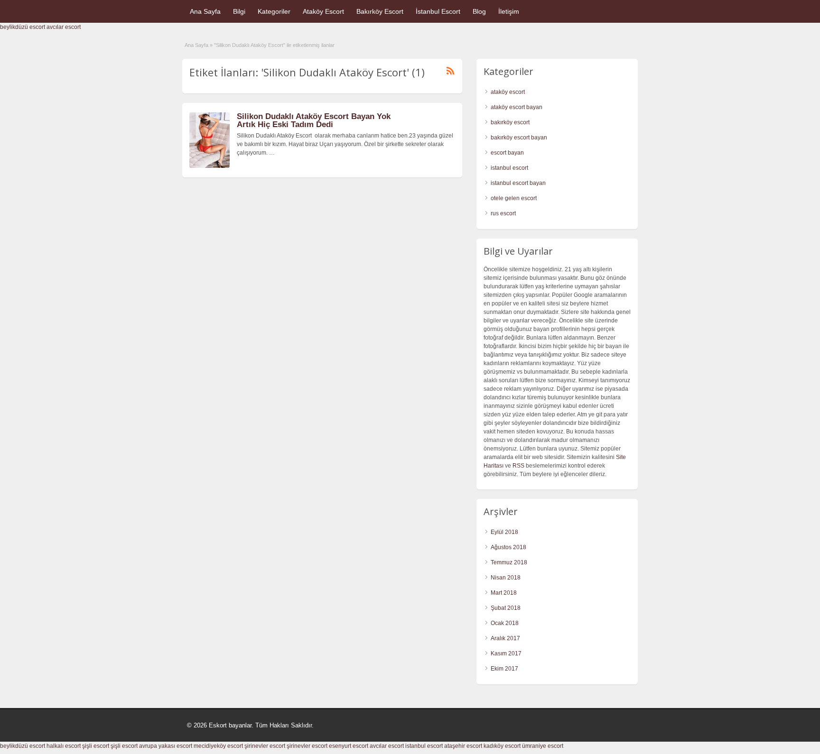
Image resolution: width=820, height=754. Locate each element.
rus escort (503, 213)
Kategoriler (274, 11)
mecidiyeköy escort (218, 746)
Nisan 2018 (506, 577)
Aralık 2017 (505, 638)
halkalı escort (64, 746)
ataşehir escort (463, 746)
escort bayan (507, 152)
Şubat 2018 (506, 608)
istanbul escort (509, 168)
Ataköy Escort (323, 11)
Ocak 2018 (505, 623)
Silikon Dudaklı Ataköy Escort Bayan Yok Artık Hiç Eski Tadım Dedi (314, 120)
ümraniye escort (542, 746)
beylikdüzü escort (22, 27)
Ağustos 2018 (508, 547)
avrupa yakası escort (165, 746)
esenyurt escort (348, 746)
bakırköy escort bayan (519, 137)
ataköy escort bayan (516, 107)
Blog (479, 11)
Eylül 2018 (504, 532)
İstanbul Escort (438, 11)
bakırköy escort (510, 122)
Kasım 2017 (506, 653)
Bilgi (239, 11)
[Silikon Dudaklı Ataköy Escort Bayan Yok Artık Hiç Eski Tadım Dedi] (209, 166)
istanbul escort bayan (518, 183)
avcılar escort (64, 27)
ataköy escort (508, 92)
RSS (518, 465)
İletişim (508, 11)
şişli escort (95, 746)
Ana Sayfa (205, 11)
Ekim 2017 (504, 668)
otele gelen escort (514, 198)
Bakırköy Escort (379, 11)
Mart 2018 (504, 592)
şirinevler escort (264, 746)
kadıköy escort (502, 746)
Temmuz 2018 (509, 562)
